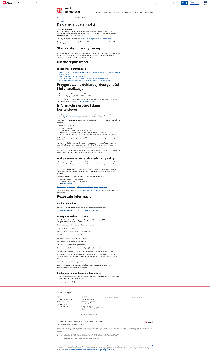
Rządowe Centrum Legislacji (65, 321)
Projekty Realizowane (146, 13)
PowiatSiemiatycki (72, 10)
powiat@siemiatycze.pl (69, 184)
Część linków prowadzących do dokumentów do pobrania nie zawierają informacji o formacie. (88, 78)
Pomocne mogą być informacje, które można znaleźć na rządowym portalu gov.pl (82, 187)
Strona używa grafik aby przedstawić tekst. (72, 76)
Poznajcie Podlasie (64, 210)
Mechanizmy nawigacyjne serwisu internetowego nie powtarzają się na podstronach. (85, 80)
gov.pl (150, 323)
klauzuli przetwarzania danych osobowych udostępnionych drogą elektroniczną (90, 350)
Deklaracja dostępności (111, 297)
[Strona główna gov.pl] (57, 17)
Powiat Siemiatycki (66, 17)
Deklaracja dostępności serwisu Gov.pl (71, 324)
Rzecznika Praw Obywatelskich (92, 190)
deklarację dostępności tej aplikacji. (89, 210)
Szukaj (184, 3)
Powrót (61, 21)
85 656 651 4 (98, 117)
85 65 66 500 (85, 304)
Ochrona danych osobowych (139, 297)
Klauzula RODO (87, 324)
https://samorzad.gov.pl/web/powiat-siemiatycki (96, 39)
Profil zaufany (98, 321)
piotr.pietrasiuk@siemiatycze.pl (74, 117)
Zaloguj (196, 3)
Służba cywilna (89, 321)
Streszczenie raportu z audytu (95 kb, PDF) (83, 101)
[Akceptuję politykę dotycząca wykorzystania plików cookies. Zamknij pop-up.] (152, 345)
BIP (58, 324)
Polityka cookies (78, 321)
